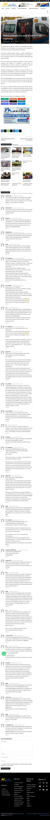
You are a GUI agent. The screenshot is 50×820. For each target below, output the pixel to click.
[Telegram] (39, 1)
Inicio (2, 15)
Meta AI (21, 103)
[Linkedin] (37, 1)
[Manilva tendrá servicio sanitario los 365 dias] (5, 175)
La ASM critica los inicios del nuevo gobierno (26, 139)
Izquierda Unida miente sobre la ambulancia (7, 139)
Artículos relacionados (6, 144)
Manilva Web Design (18, 813)
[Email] (11, 131)
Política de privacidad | (32, 813)
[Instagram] (35, 1)
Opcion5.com (9, 815)
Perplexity (21, 101)
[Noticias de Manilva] (10, 4)
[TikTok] (41, 1)
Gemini (5, 101)
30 (17, 41)
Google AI (21, 98)
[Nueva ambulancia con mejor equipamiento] (27, 175)
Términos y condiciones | (43, 813)
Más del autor (15, 144)
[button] (47, 11)
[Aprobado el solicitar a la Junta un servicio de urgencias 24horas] (16, 150)
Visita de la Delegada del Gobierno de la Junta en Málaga (5, 169)
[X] (43, 1)
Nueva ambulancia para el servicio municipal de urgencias (16, 169)
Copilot (13, 103)
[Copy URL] (20, 131)
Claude (13, 98)
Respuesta (7, 204)
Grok (13, 101)
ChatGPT (4, 98)
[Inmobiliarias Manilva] (34, 5)
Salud (9, 15)
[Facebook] (34, 1)
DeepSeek (5, 103)
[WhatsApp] (45, 1)
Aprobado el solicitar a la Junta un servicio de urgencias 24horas (16, 156)
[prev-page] (2, 187)
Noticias (5, 15)
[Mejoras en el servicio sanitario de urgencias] (27, 150)
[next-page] (4, 187)
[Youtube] (46, 1)
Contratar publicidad (44, 815)
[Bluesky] (48, 1)
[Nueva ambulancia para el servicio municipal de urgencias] (16, 163)
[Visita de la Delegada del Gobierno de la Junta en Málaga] (5, 163)
